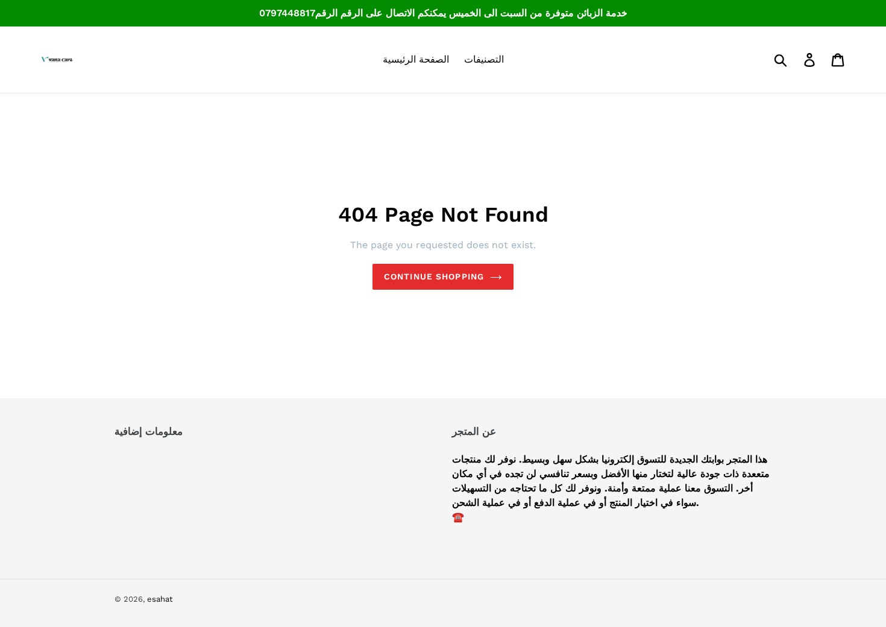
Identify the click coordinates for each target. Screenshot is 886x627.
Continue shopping (434, 276)
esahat (159, 599)
